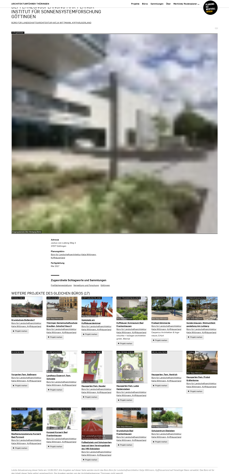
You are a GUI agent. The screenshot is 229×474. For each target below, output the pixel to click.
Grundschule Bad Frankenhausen (124, 432)
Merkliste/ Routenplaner (185, 3)
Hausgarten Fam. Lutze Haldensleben (127, 387)
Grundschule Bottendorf (23, 319)
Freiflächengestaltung (61, 285)
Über (168, 3)
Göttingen (105, 285)
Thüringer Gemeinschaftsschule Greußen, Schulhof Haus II (62, 324)
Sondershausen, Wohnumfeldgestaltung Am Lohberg (201, 324)
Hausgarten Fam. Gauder (94, 385)
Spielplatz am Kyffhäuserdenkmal (91, 321)
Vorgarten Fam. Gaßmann (23, 374)
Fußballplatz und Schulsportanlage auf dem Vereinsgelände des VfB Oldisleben (97, 445)
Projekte (135, 3)
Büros (145, 3)
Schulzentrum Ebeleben (163, 430)
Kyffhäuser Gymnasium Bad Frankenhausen (129, 324)
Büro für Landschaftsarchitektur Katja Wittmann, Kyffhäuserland (51, 22)
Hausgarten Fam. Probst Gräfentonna (198, 378)
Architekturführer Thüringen (30, 3)
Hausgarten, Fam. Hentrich (164, 374)
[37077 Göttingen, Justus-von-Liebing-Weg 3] (216, 28)
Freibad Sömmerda (160, 322)
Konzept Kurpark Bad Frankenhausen (57, 434)
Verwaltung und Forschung (86, 285)
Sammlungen (157, 3)
